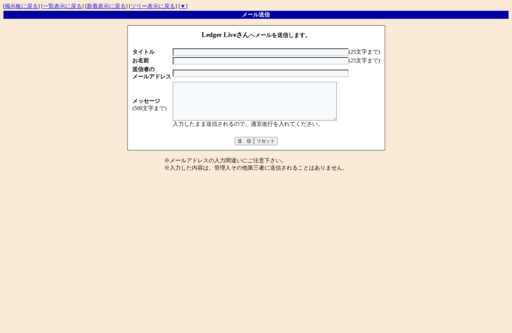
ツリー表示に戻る (153, 6)
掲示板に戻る (21, 6)
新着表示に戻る (106, 6)
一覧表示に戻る (62, 6)
